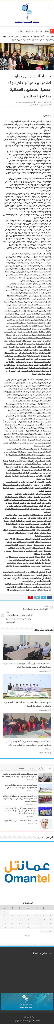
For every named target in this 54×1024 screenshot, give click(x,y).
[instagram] (25, 1017)
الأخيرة (49, 768)
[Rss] (33, 1017)
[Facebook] (30, 1017)
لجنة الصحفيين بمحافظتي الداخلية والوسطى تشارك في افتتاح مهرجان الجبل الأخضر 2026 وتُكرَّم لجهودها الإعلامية (20, 811)
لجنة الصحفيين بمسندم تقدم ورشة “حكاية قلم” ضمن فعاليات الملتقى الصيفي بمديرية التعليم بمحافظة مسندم (28, 745)
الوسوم (21, 768)
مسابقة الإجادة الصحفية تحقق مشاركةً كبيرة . (20, 820)
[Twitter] (28, 1017)
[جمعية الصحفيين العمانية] (27, 13)
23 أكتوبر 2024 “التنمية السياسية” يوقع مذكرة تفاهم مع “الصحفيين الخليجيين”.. (19, 617)
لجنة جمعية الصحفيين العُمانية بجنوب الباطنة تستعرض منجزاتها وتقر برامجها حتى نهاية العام (27, 665)
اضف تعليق (44, 104)
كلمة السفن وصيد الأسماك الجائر (35, 608)
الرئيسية (49, 36)
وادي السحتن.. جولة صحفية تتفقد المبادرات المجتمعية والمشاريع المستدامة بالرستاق (27, 704)
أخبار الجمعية (39, 36)
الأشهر (40, 768)
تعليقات (31, 768)
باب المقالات (20, 102)
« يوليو (27, 935)
